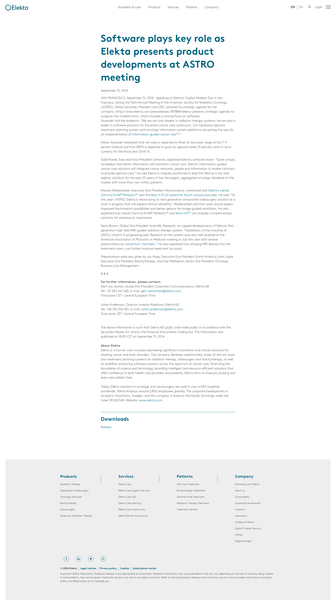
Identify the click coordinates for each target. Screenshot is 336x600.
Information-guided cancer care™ (155, 134)
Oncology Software (71, 497)
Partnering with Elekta (247, 484)
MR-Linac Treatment (188, 484)
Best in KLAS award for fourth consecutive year (184, 195)
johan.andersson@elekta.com (162, 309)
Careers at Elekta (244, 522)
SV (301, 7)
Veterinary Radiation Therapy (76, 516)
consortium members (140, 244)
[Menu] (328, 7)
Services (173, 7)
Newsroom (241, 516)
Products (154, 7)
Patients (191, 7)
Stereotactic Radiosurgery (74, 490)
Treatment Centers (187, 509)
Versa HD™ (183, 213)
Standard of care (129, 7)
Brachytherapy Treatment (191, 490)
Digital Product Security (248, 528)
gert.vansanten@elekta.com (161, 291)
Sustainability (242, 497)
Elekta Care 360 (127, 497)
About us (240, 490)
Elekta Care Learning (129, 503)
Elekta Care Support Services (134, 490)
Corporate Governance (247, 503)
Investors (240, 509)
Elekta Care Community (131, 509)
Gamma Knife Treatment (190, 497)
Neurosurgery (67, 509)
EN (293, 7)
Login (319, 7)
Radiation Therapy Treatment (193, 503)
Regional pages (243, 541)
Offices (239, 535)
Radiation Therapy (70, 484)
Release (106, 427)
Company (211, 7)
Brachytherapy (68, 503)
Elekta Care (124, 484)
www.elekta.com (150, 400)
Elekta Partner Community (133, 516)
